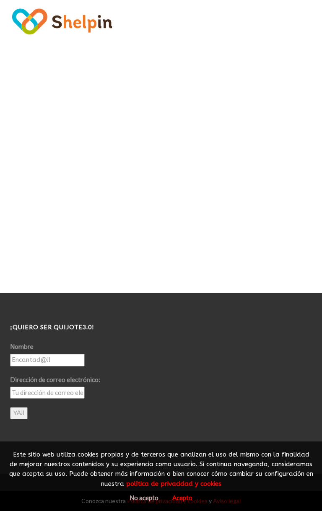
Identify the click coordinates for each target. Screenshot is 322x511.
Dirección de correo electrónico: (55, 379)
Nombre (22, 347)
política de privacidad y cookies (173, 484)
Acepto (182, 497)
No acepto (144, 497)
